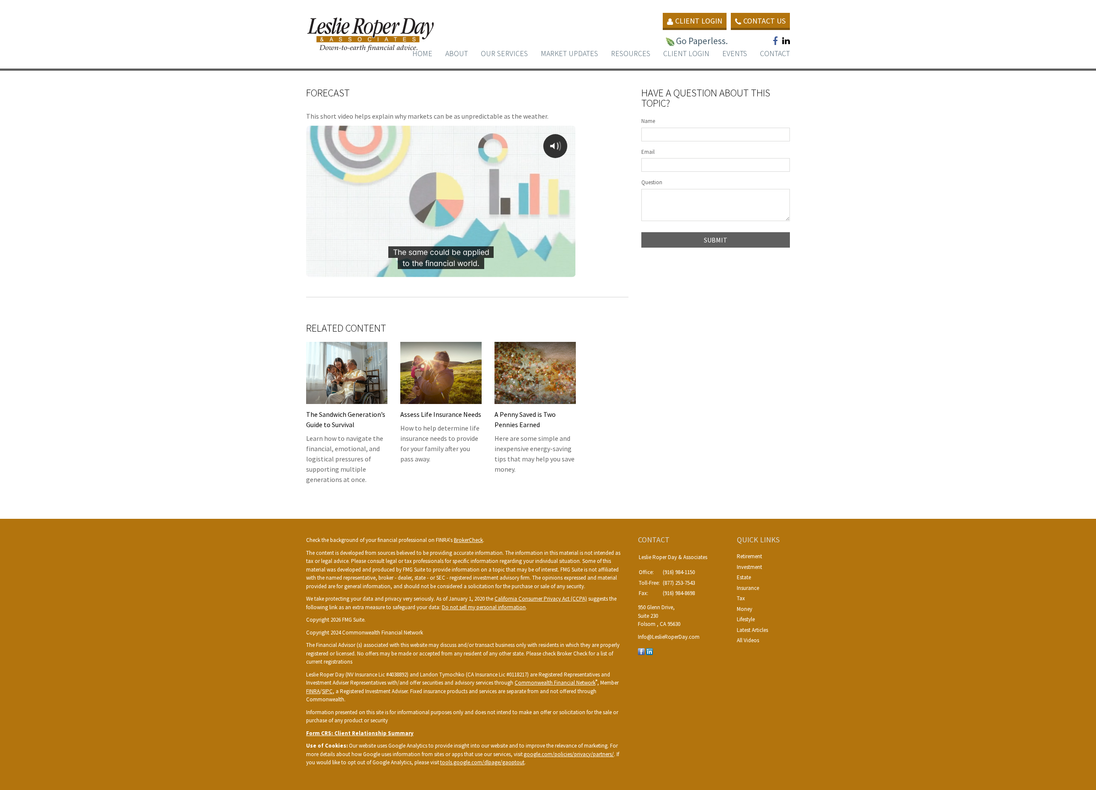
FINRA (313, 691)
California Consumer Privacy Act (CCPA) (540, 598)
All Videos (748, 640)
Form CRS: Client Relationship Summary (360, 733)
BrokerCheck (468, 540)
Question (651, 182)
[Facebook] (641, 651)
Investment (749, 567)
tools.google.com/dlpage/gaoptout (482, 762)
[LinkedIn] (649, 651)
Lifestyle (746, 619)
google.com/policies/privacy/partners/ (569, 754)
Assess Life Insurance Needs (440, 414)
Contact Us (764, 21)
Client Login (698, 21)
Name (648, 121)
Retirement (749, 556)
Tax (741, 598)
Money (744, 609)
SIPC (327, 691)
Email (648, 152)
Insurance (748, 588)
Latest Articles (752, 630)
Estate (744, 577)
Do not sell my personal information (484, 607)
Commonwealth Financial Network (555, 682)
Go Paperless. (702, 41)
